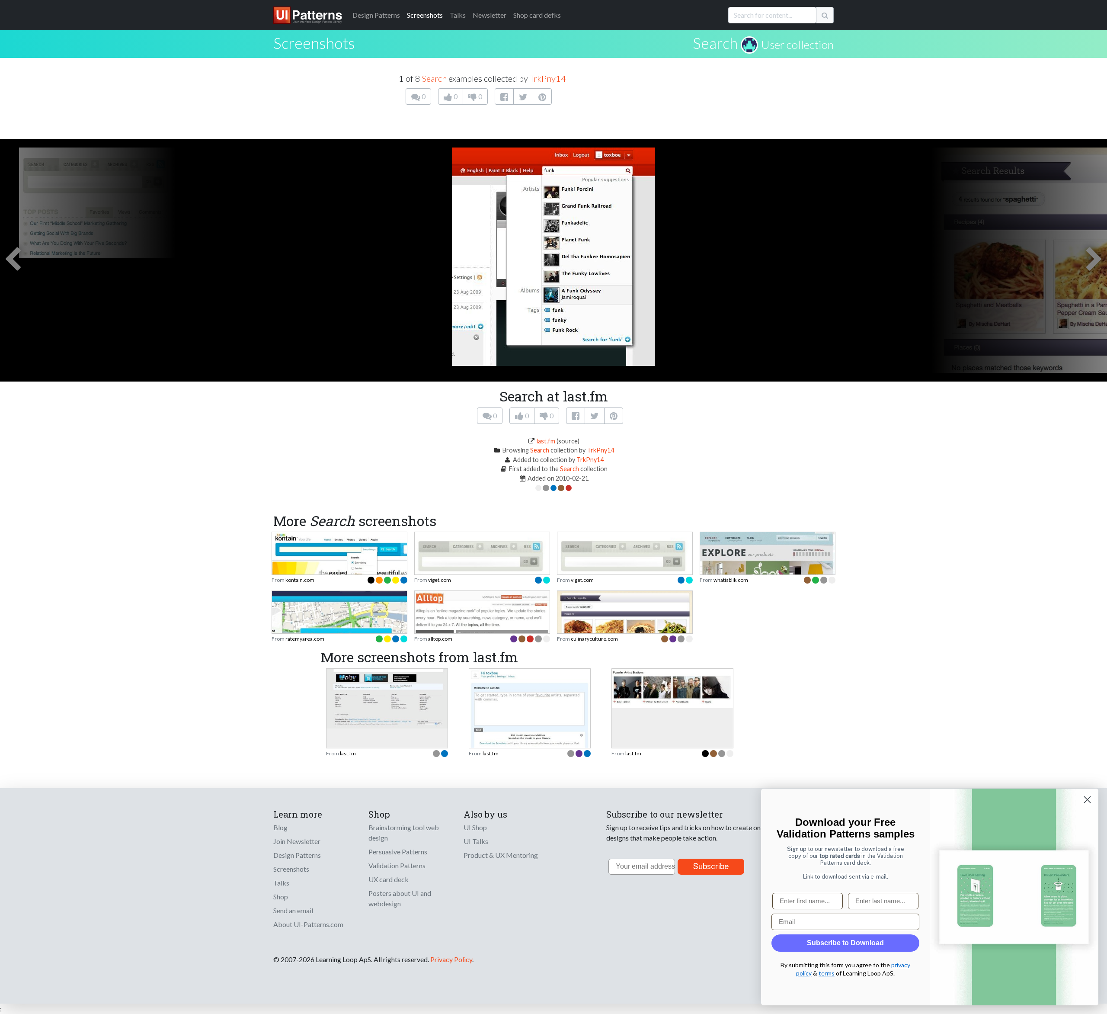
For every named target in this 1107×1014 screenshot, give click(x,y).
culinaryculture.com (594, 638)
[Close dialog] (1087, 799)
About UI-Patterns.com (308, 924)
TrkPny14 (548, 78)
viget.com (439, 580)
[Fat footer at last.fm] (387, 697)
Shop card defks (537, 15)
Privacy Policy (451, 959)
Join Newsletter (296, 841)
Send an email (293, 910)
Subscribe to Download (845, 943)
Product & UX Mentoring (501, 855)
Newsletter (489, 15)
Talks (458, 15)
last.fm (546, 441)
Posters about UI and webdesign (399, 898)
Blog (280, 827)
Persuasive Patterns (397, 851)
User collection (797, 44)
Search (715, 43)
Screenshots (425, 15)
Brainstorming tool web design (403, 832)
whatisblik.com (730, 580)
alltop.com (440, 638)
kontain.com (299, 580)
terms (827, 973)
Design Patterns (297, 855)
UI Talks (476, 841)
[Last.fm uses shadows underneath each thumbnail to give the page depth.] (672, 687)
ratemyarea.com (304, 638)
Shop (280, 896)
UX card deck (388, 879)
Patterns (376, 15)
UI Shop (475, 827)
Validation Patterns (397, 865)
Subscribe (711, 866)
